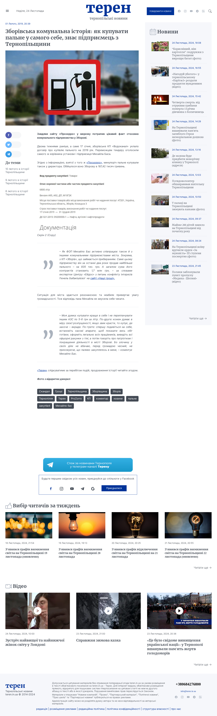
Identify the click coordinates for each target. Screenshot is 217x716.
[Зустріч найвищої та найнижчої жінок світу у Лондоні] (37, 611)
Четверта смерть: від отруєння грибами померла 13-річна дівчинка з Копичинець (188, 107)
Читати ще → (198, 318)
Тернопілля (46, 398)
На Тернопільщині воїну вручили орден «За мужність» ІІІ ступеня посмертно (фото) (188, 251)
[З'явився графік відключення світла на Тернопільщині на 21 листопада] (135, 525)
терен (15, 686)
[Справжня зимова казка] (108, 611)
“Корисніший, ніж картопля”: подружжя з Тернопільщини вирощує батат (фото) (187, 53)
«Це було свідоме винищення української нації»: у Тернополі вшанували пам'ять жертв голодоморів (175, 646)
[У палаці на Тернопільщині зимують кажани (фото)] (160, 203)
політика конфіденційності (123, 708)
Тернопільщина (77, 391)
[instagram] (185, 11)
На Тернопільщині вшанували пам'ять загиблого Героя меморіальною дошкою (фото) (187, 134)
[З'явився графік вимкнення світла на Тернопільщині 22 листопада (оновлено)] (188, 525)
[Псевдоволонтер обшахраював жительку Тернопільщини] (160, 181)
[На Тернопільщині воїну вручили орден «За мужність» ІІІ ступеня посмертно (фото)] (160, 248)
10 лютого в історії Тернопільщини (17, 170)
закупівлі (44, 405)
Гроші (58, 391)
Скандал (44, 391)
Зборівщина (99, 391)
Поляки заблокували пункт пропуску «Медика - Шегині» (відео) (186, 276)
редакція (41, 708)
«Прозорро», (94, 162)
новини (118, 398)
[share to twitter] (13, 144)
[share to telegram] (13, 154)
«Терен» (42, 370)
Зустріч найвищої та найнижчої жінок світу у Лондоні (34, 642)
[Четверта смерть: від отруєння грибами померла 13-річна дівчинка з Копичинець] (160, 104)
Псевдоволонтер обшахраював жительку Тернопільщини (188, 184)
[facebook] (179, 11)
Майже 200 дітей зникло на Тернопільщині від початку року (188, 228)
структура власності (156, 708)
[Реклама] (88, 465)
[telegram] (197, 11)
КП (89, 398)
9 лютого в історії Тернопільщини (16, 181)
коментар (102, 398)
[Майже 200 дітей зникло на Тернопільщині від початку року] (160, 225)
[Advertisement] (18, 246)
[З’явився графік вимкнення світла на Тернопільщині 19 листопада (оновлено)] (28, 525)
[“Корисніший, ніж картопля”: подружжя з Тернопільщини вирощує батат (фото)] (160, 50)
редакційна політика (92, 708)
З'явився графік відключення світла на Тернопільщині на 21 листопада (135, 552)
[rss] (203, 11)
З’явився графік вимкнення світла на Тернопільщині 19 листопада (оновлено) (27, 552)
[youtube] (191, 11)
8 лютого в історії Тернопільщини (16, 193)
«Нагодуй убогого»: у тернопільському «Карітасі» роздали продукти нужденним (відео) (187, 80)
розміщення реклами (63, 708)
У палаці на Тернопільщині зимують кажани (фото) (188, 206)
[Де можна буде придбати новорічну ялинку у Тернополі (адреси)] (160, 157)
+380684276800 (188, 684)
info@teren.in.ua (188, 691)
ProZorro (76, 398)
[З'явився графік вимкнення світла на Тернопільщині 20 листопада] (82, 525)
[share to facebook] (13, 135)
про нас (176, 708)
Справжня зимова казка (98, 640)
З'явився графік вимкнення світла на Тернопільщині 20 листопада (80, 552)
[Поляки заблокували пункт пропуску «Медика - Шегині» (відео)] (160, 274)
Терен (108, 7)
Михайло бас (64, 405)
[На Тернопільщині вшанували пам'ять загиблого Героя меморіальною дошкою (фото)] (160, 131)
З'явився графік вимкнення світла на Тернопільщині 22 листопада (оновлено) (186, 552)
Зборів (116, 391)
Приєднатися (114, 488)
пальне (132, 398)
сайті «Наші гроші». (102, 278)
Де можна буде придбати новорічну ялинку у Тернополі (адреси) (186, 160)
